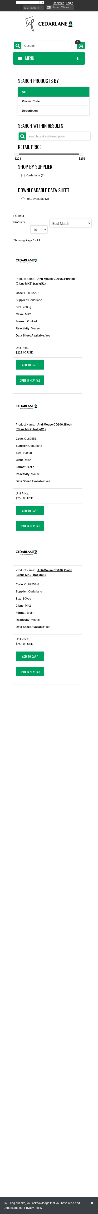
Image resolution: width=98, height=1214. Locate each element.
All (23, 92)
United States (60, 7)
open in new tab (30, 380)
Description (30, 110)
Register (58, 3)
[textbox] (42, 45)
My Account (31, 7)
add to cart (30, 365)
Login (69, 3)
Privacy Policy (33, 1208)
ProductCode (31, 101)
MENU (28, 58)
